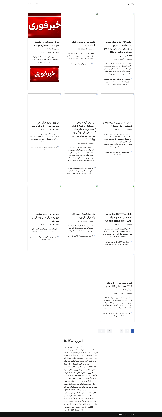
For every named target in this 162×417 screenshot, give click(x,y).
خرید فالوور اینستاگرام (72, 358)
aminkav (128, 59)
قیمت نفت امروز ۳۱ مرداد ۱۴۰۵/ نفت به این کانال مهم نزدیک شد (119, 286)
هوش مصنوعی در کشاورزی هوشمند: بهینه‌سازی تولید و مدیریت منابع (46, 45)
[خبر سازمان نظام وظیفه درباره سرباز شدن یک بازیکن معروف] (44, 197)
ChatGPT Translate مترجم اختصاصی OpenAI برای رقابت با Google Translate (118, 217)
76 (109, 331)
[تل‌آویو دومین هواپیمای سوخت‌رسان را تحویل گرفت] (44, 106)
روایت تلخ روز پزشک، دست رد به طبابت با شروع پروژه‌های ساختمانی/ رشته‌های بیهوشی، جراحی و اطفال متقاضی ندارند (118, 49)
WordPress (120, 414)
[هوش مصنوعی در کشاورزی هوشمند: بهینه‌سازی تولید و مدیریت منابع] (44, 25)
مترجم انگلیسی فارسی (76, 393)
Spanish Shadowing (75, 381)
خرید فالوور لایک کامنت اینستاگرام (84, 361)
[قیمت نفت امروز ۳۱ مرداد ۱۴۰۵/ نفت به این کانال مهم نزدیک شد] (117, 266)
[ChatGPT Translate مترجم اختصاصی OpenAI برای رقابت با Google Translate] (117, 197)
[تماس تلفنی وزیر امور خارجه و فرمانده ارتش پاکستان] (117, 106)
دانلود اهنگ (72, 384)
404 (37, 3)
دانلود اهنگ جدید (86, 352)
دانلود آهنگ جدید (81, 367)
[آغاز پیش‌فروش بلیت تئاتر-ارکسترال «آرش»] (81, 197)
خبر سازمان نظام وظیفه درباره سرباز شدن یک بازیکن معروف (45, 217)
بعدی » (102, 331)
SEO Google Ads (77, 410)
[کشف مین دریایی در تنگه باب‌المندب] (81, 25)
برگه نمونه (31, 3)
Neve (132, 414)
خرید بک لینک (89, 350)
